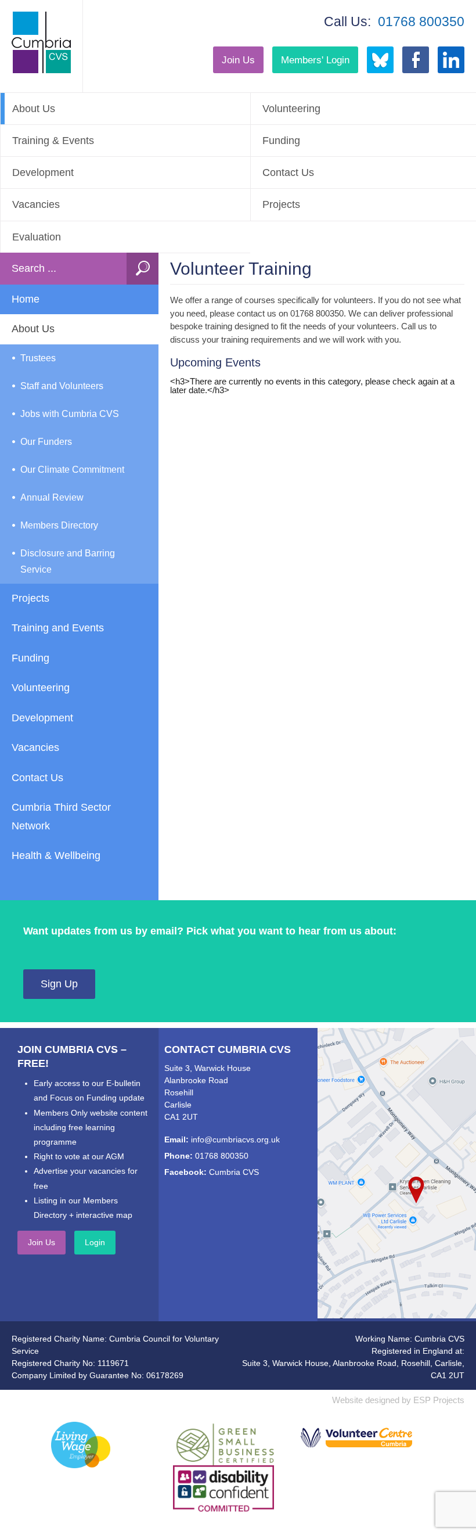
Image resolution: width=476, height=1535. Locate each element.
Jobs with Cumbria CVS (69, 414)
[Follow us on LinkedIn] (451, 59)
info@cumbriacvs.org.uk (235, 1139)
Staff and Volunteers (61, 386)
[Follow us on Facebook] (415, 59)
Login (95, 1242)
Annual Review (52, 497)
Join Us (238, 60)
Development (43, 172)
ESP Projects (438, 1400)
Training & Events (53, 140)
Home (25, 299)
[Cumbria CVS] (41, 42)
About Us (33, 108)
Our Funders (46, 442)
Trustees (38, 358)
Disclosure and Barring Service (67, 561)
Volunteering (41, 687)
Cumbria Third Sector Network (61, 816)
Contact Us (37, 777)
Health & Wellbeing (56, 855)
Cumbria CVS (234, 1172)
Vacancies (36, 204)
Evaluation (36, 237)
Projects (30, 598)
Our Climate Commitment (72, 469)
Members (315, 60)
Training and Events (58, 628)
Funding (30, 658)
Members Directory (59, 525)
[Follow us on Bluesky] (380, 59)
